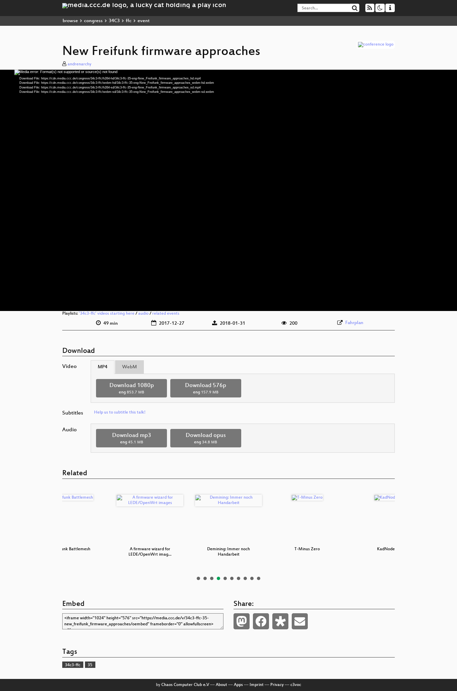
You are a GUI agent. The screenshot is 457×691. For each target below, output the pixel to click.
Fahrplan (354, 323)
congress (93, 21)
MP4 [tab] (102, 367)
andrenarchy (79, 64)
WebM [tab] (129, 367)
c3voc (295, 685)
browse (70, 21)
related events (165, 313)
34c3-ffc (72, 665)
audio (143, 313)
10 (258, 578)
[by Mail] (300, 621)
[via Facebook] (261, 621)
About (221, 685)
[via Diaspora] (280, 621)
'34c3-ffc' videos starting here (106, 313)
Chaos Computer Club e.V (185, 685)
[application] (228, 190)
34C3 (114, 21)
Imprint (257, 685)
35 (90, 665)
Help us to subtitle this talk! (120, 412)
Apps (238, 685)
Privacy (277, 685)
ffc (128, 21)
